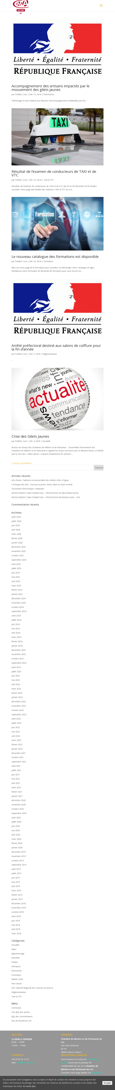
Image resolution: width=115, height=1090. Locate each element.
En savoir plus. (29, 1086)
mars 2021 (16, 787)
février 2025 (17, 589)
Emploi (15, 962)
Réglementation (49, 354)
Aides (14, 949)
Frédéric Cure (21, 94)
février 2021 (17, 791)
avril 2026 (16, 529)
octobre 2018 (18, 912)
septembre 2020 (19, 813)
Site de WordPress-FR (21, 1020)
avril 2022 (16, 736)
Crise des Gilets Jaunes (30, 436)
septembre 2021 (19, 761)
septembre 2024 (19, 611)
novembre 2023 (19, 654)
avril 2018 (16, 929)
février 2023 (17, 693)
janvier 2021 (17, 796)
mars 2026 (16, 534)
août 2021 (16, 766)
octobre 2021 (18, 757)
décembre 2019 (19, 852)
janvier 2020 (17, 847)
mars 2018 (16, 933)
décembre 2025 (19, 546)
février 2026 (17, 538)
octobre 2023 (18, 658)
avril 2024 (16, 632)
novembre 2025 (19, 551)
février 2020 (17, 843)
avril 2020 (16, 834)
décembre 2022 (19, 701)
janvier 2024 (17, 645)
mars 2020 (16, 839)
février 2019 (17, 894)
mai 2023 (16, 680)
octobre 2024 (18, 607)
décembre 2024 (19, 598)
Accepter (107, 1083)
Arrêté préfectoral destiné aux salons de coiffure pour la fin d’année (56, 347)
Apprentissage (18, 953)
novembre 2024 (19, 602)
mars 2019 (16, 890)
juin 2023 (16, 675)
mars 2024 (16, 637)
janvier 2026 (17, 542)
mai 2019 (16, 882)
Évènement (49, 94)
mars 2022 (16, 740)
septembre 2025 (19, 559)
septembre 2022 (19, 714)
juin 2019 (16, 877)
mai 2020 (16, 830)
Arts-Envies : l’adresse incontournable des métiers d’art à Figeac (40, 480)
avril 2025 (16, 581)
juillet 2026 (16, 521)
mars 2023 (16, 688)
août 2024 (16, 615)
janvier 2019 (17, 899)
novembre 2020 (19, 804)
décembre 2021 (19, 753)
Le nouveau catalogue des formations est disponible (55, 256)
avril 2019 (16, 886)
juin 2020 (16, 826)
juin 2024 (16, 624)
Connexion (16, 1007)
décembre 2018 (19, 903)
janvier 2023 (17, 697)
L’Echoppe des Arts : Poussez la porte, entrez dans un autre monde (42, 484)
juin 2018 (16, 920)
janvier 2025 (17, 594)
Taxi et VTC (49, 180)
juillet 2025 (16, 568)
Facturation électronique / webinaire (28, 488)
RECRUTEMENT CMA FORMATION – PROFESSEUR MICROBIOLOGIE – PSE (46, 497)
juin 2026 (16, 525)
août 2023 (16, 667)
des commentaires (22, 1016)
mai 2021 (16, 778)
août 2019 (16, 869)
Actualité (46, 441)
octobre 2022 (18, 710)
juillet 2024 (16, 620)
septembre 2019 (19, 864)
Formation (48, 261)
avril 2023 (16, 684)
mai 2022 (16, 731)
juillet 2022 (16, 723)
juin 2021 (16, 774)
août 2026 (16, 517)
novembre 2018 (19, 907)
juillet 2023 (16, 671)
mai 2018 (16, 925)
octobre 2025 (18, 555)
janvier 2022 (17, 748)
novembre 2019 (19, 856)
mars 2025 (16, 585)
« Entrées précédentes (22, 463)
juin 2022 (16, 727)
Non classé (17, 983)
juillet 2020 (16, 821)
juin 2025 (16, 572)
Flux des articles (21, 1012)
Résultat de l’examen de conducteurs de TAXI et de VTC (54, 173)
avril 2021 (16, 783)
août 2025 (16, 564)
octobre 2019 (18, 860)
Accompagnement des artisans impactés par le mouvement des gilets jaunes (50, 87)
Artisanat (16, 957)
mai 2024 (16, 628)
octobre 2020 (18, 809)
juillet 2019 (16, 873)
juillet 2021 (16, 770)
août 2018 (16, 916)
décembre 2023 (19, 650)
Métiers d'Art (17, 979)
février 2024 (17, 641)
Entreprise (16, 966)
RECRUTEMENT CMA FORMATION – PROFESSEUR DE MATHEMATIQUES (45, 493)
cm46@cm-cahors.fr (25, 1062)
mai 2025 (16, 577)
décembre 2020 (19, 800)
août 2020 (16, 817)
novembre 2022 (19, 705)
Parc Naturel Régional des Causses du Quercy (32, 988)
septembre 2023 (19, 663)
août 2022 (16, 718)
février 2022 (17, 744)
